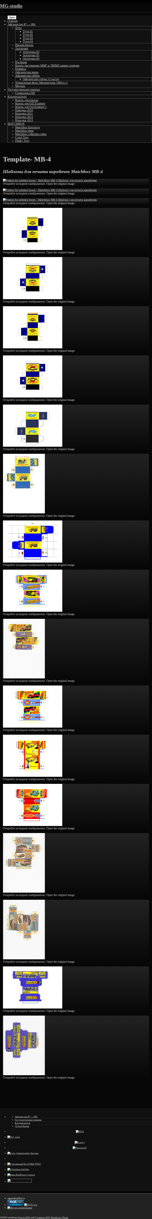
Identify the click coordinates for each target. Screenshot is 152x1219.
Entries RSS (24, 1217)
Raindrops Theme (59, 1217)
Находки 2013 (24, 120)
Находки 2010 (24, 110)
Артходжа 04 (31, 58)
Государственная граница (24, 89)
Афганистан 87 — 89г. (22, 24)
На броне (21, 62)
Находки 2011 (24, 113)
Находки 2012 (24, 116)
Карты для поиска (26, 100)
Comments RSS (42, 1217)
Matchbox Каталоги (27, 127)
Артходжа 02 (31, 51)
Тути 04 (28, 41)
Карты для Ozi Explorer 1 (31, 106)
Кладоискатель (17, 96)
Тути (18, 27)
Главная (12, 21)
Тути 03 (28, 38)
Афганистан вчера (26, 72)
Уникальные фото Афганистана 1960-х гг (41, 82)
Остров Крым (22, 1126)
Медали (20, 86)
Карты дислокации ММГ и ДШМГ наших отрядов (47, 65)
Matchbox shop (24, 130)
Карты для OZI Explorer (30, 103)
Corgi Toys (22, 137)
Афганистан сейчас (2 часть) (41, 79)
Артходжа (21, 48)
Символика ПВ (25, 93)
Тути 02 (28, 34)
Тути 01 (28, 31)
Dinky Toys (22, 140)
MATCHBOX (16, 123)
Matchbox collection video (31, 134)
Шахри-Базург (24, 45)
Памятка (20, 68)
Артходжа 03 (31, 55)
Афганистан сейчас (27, 75)
